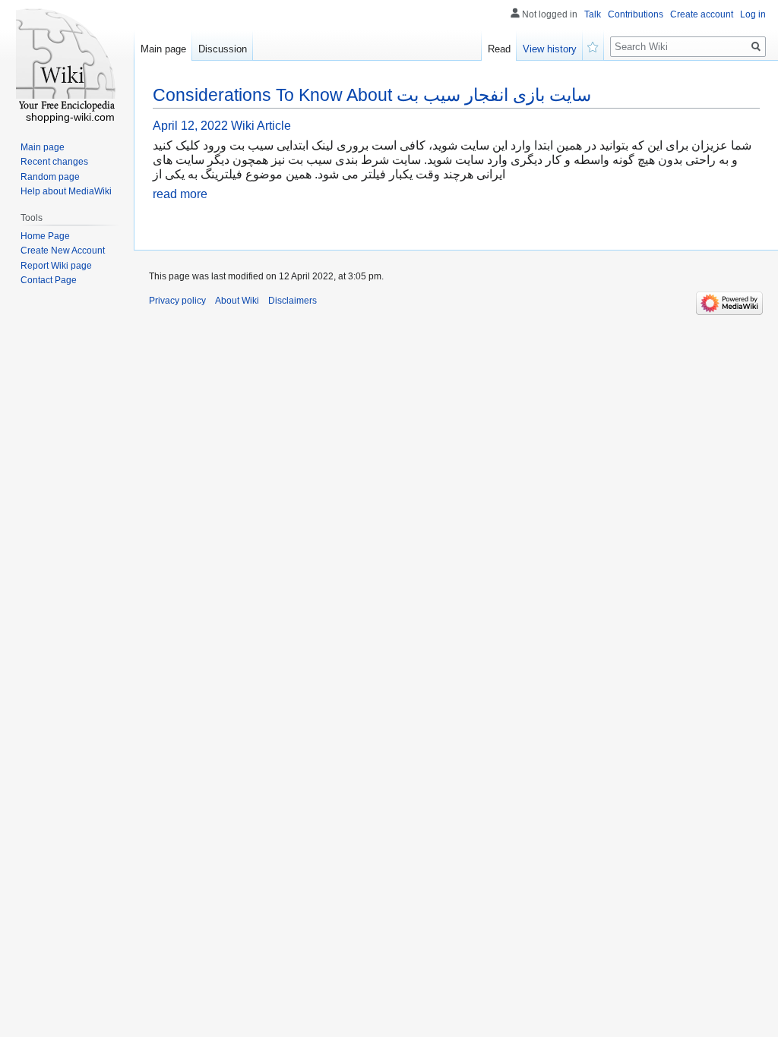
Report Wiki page (56, 265)
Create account (701, 14)
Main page (163, 49)
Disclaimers (292, 300)
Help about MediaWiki (66, 191)
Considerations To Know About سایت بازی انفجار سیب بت (372, 95)
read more (180, 194)
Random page (50, 177)
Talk (592, 14)
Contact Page (49, 280)
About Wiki (237, 300)
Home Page (45, 236)
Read (499, 49)
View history (550, 49)
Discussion (222, 49)
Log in (753, 14)
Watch (593, 45)
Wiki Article (261, 125)
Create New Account (63, 250)
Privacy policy (177, 300)
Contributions (635, 14)
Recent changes (54, 161)
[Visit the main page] (67, 60)
